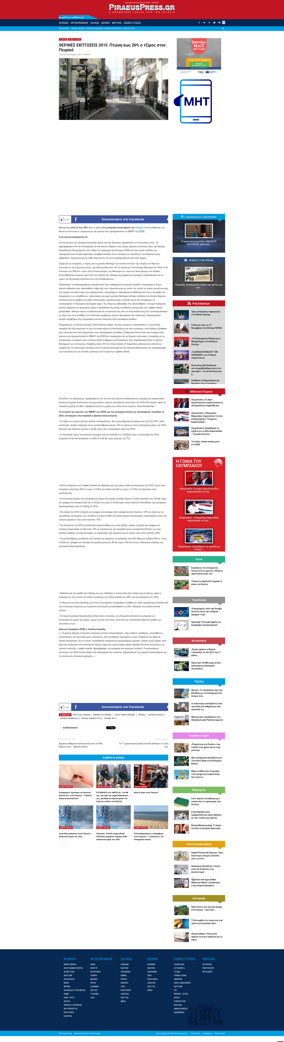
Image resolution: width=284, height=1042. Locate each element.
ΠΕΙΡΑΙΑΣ (63, 22)
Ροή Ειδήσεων (201, 303)
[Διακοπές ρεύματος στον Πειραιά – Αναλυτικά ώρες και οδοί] (76, 817)
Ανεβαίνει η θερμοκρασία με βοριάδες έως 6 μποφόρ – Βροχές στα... (205, 383)
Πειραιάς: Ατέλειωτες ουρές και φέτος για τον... (198, 286)
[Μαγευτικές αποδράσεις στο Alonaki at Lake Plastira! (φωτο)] (181, 720)
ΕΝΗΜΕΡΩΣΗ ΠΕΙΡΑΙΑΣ (102, 715)
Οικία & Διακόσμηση (199, 844)
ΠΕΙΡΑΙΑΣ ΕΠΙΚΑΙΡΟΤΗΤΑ (91, 718)
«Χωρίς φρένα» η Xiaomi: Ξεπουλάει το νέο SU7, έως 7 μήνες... (205, 652)
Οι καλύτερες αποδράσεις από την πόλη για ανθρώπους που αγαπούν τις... (206, 706)
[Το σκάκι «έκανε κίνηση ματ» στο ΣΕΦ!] (181, 445)
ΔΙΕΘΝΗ (105, 22)
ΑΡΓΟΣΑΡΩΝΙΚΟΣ (79, 22)
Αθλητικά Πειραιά (201, 391)
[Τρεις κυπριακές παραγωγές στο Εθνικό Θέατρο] (181, 315)
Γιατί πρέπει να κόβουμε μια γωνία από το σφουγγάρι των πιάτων (206, 801)
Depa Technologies (92, 1033)
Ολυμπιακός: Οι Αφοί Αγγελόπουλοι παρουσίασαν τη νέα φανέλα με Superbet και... (207, 402)
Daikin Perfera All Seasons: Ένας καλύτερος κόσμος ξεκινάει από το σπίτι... (207, 855)
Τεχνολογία (199, 600)
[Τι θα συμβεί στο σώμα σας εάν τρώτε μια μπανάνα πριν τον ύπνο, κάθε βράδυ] (181, 924)
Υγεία (198, 559)
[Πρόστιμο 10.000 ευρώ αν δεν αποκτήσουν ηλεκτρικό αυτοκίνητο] (181, 666)
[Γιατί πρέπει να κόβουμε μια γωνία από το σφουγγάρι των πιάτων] (181, 802)
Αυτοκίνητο (199, 640)
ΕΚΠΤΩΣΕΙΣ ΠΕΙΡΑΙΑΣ (81, 715)
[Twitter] (214, 23)
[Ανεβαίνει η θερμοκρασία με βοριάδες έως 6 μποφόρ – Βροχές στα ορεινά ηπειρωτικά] (181, 384)
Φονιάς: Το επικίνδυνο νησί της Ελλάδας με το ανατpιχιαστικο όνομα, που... (207, 693)
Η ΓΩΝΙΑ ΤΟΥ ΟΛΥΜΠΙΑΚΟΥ (189, 463)
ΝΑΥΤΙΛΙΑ (116, 22)
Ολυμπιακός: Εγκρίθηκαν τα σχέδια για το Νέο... (199, 548)
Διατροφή (199, 898)
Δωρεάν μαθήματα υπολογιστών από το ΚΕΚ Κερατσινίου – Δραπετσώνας (80, 745)
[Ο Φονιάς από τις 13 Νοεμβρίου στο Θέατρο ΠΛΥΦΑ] (181, 328)
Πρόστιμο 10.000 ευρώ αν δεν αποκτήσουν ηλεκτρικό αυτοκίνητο (206, 666)
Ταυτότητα (195, 1033)
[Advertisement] (113, 376)
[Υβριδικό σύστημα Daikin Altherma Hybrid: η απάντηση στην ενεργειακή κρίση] (181, 883)
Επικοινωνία (220, 1033)
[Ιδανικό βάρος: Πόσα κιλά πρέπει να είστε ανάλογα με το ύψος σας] (181, 937)
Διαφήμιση (207, 1033)
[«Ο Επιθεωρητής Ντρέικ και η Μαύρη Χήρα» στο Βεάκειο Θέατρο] (181, 342)
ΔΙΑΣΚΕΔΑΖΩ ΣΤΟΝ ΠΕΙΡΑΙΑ (201, 217)
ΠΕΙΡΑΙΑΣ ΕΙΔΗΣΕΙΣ (95, 28)
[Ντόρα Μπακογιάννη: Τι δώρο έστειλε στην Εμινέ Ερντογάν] (181, 829)
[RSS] (209, 23)
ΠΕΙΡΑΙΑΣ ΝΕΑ (109, 718)
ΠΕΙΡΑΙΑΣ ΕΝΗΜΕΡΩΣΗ (69, 718)
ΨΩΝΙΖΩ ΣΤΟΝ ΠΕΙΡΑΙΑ (201, 260)
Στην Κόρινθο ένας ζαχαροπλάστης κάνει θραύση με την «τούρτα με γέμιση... (206, 815)
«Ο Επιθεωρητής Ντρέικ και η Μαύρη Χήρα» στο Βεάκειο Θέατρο (206, 341)
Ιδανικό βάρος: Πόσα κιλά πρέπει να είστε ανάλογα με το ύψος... (206, 937)
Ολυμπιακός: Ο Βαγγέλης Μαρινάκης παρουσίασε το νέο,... (199, 519)
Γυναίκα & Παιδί (199, 735)
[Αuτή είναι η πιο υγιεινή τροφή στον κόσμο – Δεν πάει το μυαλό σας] (181, 910)
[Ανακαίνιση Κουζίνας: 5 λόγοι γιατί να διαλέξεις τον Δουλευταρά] (181, 869)
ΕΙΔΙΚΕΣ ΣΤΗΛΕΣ (132, 22)
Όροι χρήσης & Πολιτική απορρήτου (172, 1033)
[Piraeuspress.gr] (142, 8)
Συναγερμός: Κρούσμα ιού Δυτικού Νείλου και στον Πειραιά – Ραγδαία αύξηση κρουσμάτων (75, 795)
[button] (223, 30)
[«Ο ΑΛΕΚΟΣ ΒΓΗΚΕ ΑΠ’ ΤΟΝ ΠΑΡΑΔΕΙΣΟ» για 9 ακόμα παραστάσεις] (181, 355)
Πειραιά (139, 227)
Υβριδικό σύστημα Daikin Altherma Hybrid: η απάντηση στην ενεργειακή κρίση (205, 882)
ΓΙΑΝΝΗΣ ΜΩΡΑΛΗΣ (112, 28)
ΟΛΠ (133, 28)
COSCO (126, 28)
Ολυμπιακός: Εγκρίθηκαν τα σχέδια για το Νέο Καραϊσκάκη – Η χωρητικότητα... (206, 431)
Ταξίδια (199, 681)
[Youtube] (219, 23)
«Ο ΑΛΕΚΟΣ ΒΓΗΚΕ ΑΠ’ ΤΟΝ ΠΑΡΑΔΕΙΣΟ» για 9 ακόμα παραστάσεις (204, 355)
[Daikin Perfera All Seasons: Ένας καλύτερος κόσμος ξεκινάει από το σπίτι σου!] (181, 856)
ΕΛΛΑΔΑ (95, 22)
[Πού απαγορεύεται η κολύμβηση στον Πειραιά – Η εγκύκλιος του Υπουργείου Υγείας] (151, 817)
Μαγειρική (198, 790)
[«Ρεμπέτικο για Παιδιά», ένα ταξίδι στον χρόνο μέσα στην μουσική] (181, 748)
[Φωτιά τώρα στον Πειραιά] (151, 776)
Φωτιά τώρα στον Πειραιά (146, 792)
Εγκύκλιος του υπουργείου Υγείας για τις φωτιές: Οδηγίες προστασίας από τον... (207, 571)
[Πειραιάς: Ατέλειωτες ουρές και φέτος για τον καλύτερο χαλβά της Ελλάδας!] (199, 274)
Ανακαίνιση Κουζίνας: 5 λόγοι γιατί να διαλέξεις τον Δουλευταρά (206, 869)
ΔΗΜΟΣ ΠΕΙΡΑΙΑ (78, 28)
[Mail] (204, 23)
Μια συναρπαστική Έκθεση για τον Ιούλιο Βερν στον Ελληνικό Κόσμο (206, 761)
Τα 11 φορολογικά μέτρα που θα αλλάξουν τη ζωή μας (143, 745)
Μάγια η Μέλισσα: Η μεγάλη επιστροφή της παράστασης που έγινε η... (205, 774)
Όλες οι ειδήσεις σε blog (71, 17)
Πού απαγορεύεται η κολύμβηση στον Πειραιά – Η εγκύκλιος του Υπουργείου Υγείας (149, 836)
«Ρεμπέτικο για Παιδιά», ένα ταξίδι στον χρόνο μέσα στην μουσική (205, 747)
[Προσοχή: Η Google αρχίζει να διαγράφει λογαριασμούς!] (181, 625)
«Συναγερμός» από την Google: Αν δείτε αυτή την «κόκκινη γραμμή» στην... (206, 611)
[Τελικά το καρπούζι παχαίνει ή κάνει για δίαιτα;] (181, 585)
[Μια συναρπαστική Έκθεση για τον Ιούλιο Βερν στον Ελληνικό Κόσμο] (181, 761)
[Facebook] (199, 23)
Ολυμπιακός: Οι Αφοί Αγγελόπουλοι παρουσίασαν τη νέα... (199, 490)
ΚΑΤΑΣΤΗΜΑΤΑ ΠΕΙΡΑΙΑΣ (125, 715)
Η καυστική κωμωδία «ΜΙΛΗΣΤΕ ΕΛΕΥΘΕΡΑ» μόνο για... (198, 243)
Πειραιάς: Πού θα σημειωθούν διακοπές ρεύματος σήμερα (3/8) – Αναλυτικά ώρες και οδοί (112, 836)
